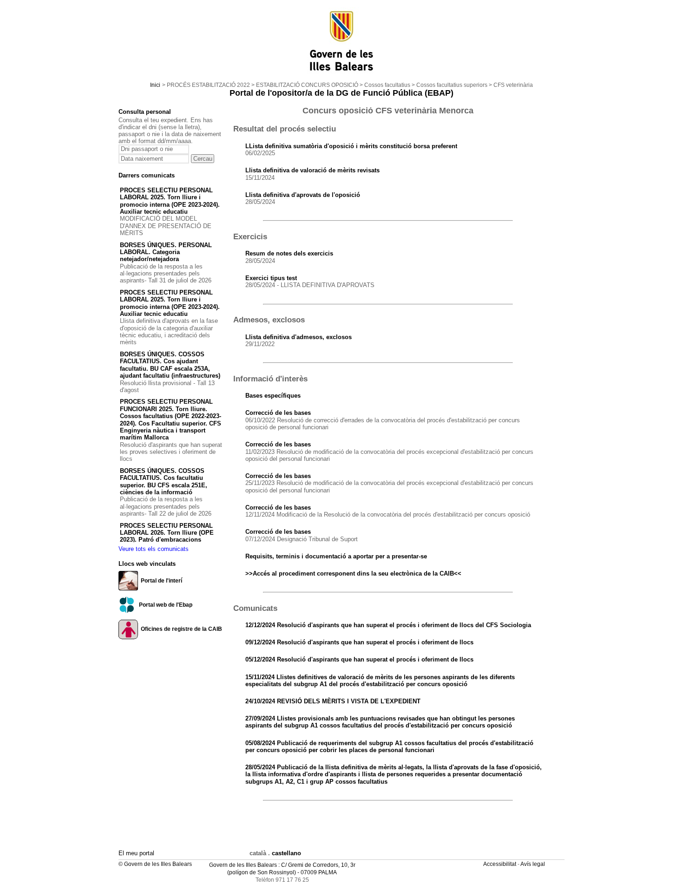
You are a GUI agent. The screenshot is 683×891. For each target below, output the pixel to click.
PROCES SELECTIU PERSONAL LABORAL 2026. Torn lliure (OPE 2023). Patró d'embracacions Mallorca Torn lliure (167, 536)
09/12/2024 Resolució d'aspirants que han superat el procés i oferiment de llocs (359, 642)
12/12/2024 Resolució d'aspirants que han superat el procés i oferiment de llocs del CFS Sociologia (388, 625)
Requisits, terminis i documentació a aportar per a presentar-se (336, 556)
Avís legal (533, 864)
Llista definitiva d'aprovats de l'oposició (302, 194)
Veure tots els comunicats (153, 548)
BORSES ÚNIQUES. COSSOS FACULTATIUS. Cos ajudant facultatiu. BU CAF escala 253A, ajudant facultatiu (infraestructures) (170, 365)
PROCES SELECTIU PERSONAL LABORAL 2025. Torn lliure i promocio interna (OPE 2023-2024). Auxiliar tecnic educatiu (170, 201)
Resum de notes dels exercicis (289, 253)
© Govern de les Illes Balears (155, 864)
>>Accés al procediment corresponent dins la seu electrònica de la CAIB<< (353, 573)
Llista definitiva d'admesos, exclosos (298, 337)
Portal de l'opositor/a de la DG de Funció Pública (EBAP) (341, 93)
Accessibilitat (500, 864)
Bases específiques (273, 395)
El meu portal (136, 853)
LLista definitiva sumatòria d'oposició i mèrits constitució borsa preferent (351, 146)
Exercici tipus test (271, 278)
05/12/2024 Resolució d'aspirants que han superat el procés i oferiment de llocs (359, 659)
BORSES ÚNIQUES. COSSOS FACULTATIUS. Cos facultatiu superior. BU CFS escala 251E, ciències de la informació (163, 481)
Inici (155, 85)
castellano (286, 853)
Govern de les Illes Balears (243, 865)
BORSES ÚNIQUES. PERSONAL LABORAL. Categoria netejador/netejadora (166, 252)
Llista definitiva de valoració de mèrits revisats (312, 170)
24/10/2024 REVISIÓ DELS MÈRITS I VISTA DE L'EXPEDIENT (332, 701)
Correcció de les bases (278, 412)
